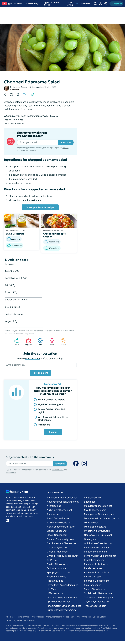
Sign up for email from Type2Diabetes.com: (32, 134)
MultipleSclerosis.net (95, 526)
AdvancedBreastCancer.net (62, 497)
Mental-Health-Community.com (101, 518)
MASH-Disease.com (95, 510)
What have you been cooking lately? (24, 116)
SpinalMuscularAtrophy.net (99, 597)
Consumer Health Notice (57, 617)
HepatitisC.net (55, 580)
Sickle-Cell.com (92, 576)
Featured (85, 3)
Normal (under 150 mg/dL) (51, 399)
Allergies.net (54, 505)
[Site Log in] (106, 3)
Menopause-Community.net (99, 514)
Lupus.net (89, 501)
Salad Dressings (15, 233)
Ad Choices (29, 620)
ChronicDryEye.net (57, 547)
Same (62, 341)
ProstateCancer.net (94, 560)
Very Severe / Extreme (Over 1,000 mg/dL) (53, 418)
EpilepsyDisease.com (58, 572)
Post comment (40, 373)
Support (28, 341)
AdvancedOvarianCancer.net (63, 501)
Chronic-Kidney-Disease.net (62, 555)
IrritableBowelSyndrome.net (62, 610)
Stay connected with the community (30, 457)
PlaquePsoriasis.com (95, 551)
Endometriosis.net (57, 568)
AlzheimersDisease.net (59, 510)
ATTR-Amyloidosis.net (59, 522)
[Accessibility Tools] (100, 3)
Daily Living (70, 3)
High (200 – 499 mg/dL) (50, 404)
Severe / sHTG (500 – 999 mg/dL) (51, 410)
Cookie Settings (100, 617)
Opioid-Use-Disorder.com (98, 543)
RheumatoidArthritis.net (97, 572)
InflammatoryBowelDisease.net (64, 605)
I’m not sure (44, 424)
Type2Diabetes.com (95, 605)
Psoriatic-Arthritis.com (96, 564)
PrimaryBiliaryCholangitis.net (100, 555)
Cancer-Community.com (60, 539)
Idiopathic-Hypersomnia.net (62, 597)
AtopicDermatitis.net (58, 518)
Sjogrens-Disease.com (96, 580)
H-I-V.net (52, 589)
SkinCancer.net (92, 585)
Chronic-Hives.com (57, 551)
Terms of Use (31, 150)
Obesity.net (90, 539)
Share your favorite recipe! (40, 207)
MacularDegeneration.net (98, 505)
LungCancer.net (93, 497)
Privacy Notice (57, 470)
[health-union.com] (17, 492)
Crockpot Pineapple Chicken (54, 235)
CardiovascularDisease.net (62, 543)
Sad (38, 341)
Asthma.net (53, 514)
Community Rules (14, 620)
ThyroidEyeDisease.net (96, 601)
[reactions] (33, 94)
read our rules (32, 358)
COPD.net (52, 560)
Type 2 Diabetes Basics (52, 3)
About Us (10, 617)
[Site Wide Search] (95, 3)
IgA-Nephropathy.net (58, 601)
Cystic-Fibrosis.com (58, 564)
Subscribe (65, 142)
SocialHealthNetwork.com (98, 593)
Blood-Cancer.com (57, 535)
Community (32, 3)
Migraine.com (91, 522)
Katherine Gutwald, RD (22, 87)
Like (15, 341)
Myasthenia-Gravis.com (97, 530)
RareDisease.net (93, 568)
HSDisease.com (55, 593)
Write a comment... (16, 364)
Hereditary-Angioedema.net (62, 585)
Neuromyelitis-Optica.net (98, 535)
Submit (53, 432)
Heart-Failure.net (56, 576)
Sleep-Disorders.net (95, 589)
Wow (50, 341)
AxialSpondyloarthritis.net (61, 526)
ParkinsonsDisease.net (96, 547)
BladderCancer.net (57, 530)
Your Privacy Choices (81, 617)
